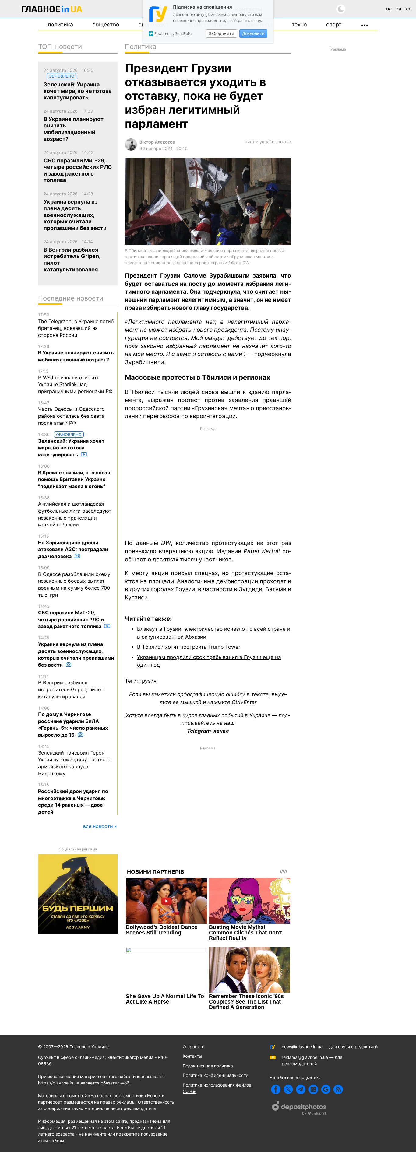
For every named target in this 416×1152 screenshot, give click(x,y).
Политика (60, 24)
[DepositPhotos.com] (299, 1109)
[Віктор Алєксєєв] (131, 149)
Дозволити (253, 33)
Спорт (334, 24)
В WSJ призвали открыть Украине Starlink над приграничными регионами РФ (75, 381)
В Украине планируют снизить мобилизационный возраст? (76, 353)
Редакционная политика (208, 1065)
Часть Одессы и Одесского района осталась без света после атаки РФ (71, 413)
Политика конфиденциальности (215, 1075)
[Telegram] (300, 1089)
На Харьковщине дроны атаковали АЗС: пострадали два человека (73, 546)
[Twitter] (288, 1089)
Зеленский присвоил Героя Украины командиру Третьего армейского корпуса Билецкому (74, 760)
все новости (98, 826)
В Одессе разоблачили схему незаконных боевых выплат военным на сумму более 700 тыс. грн (74, 581)
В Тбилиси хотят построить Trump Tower (188, 647)
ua (389, 8)
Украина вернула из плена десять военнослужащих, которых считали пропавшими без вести (76, 651)
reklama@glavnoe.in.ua (305, 1057)
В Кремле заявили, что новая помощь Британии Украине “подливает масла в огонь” (74, 476)
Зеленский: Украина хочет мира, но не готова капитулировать (71, 445)
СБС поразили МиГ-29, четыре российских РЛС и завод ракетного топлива (71, 616)
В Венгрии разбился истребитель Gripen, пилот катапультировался (71, 687)
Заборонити (221, 33)
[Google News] (325, 1089)
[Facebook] (275, 1089)
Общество (105, 24)
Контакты (192, 1056)
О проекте (193, 1046)
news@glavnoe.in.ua (302, 1046)
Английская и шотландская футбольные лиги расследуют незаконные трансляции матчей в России (74, 511)
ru (398, 8)
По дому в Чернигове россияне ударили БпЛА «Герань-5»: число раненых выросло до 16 (73, 721)
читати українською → (268, 141)
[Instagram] (313, 1089)
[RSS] (338, 1089)
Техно (299, 24)
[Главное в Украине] (52, 10)
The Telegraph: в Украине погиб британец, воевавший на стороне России (76, 325)
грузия (148, 681)
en (408, 8)
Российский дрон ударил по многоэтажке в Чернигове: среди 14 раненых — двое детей (73, 798)
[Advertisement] (208, 482)
